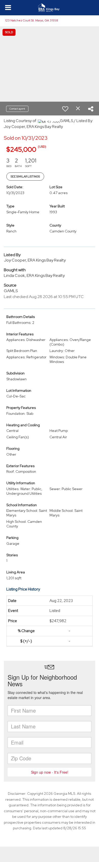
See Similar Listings (25, 176)
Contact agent (17, 108)
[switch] (65, 109)
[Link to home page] (49, 7)
